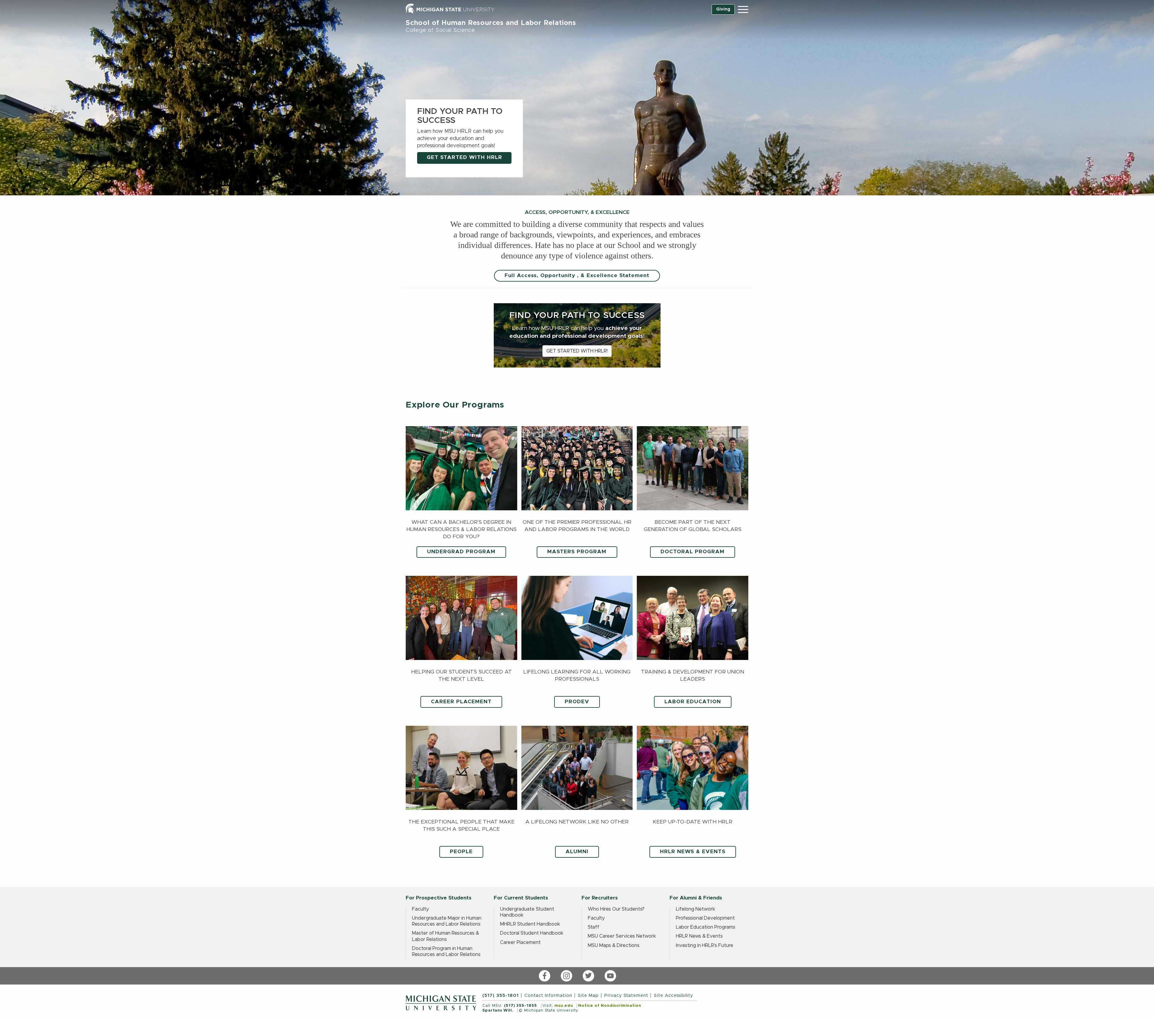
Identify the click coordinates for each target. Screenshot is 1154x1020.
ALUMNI (577, 851)
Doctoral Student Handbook (531, 933)
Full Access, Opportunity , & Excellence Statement (577, 275)
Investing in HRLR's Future (704, 945)
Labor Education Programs (705, 927)
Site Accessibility (673, 995)
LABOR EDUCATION (692, 701)
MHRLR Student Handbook (530, 924)
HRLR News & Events (699, 936)
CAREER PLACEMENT (461, 701)
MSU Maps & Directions (614, 945)
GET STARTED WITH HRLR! (577, 351)
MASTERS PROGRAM (576, 551)
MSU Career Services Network (622, 936)
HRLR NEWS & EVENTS (692, 851)
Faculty (420, 909)
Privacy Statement (626, 995)
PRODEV (577, 701)
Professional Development (705, 918)
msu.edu (563, 1006)
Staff (593, 927)
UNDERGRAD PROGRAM (461, 551)
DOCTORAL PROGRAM (693, 551)
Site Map (588, 995)
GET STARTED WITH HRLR (464, 157)
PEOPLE (461, 851)
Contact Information (548, 995)
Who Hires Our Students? (616, 909)
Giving (723, 9)
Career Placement (520, 942)
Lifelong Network (695, 909)
